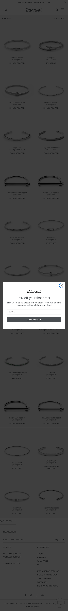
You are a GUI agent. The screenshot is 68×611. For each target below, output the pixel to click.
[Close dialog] (61, 285)
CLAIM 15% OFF (34, 319)
